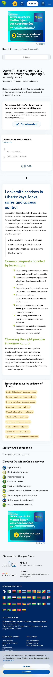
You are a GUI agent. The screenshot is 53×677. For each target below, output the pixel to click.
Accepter (26, 672)
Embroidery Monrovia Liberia (17, 407)
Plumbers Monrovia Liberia (17, 417)
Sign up (32, 4)
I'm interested (29, 124)
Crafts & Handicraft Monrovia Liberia (21, 392)
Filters (27, 57)
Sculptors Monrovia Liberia (17, 427)
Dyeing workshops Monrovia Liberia (20, 402)
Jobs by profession (10, 643)
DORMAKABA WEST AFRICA (17, 139)
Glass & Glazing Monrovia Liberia (19, 412)
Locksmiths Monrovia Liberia (17, 432)
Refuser (26, 666)
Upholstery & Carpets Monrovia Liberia (22, 437)
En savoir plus (8, 660)
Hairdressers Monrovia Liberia (18, 422)
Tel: (16, 156)
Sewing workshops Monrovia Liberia (20, 397)
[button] (43, 3)
